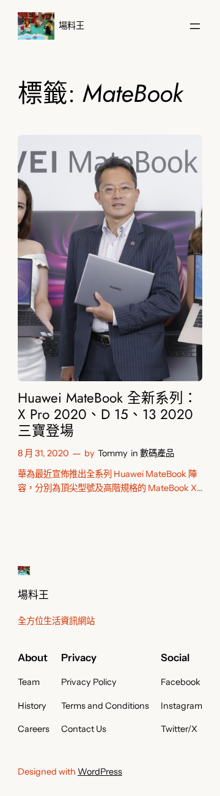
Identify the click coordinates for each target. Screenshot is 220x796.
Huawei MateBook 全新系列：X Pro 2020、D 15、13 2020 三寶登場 (107, 414)
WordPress (100, 771)
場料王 (71, 25)
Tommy (113, 453)
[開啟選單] (195, 26)
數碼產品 (157, 453)
